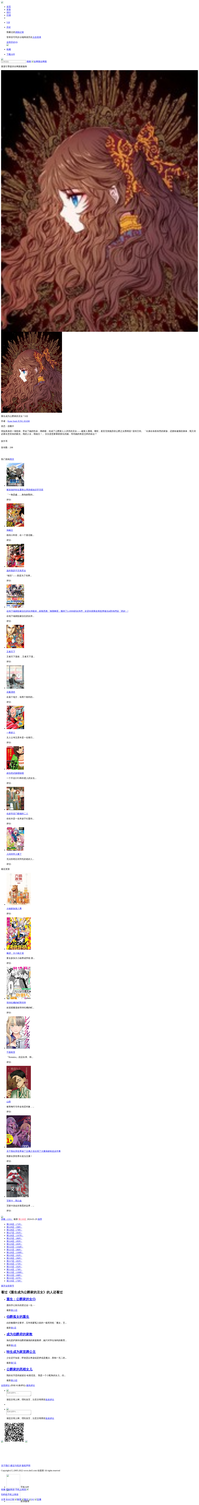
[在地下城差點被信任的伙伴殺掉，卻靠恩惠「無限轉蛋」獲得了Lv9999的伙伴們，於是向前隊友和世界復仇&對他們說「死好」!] (15, 607)
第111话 (14, 1278)
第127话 (14, 1233)
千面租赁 (10, 1052)
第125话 (14, 1238)
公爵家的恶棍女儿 (19, 1369)
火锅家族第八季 (14, 908)
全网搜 (43, 61)
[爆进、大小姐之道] (18, 949)
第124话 (14, 1241)
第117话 (14, 1261)
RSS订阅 (10, 1499)
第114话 (14, 1269)
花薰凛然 (10, 692)
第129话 (14, 1227)
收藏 (3, 1489)
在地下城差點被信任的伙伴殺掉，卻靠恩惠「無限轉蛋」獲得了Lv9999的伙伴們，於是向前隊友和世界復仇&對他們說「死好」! (67, 611)
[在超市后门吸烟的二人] (15, 809)
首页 (8, 7)
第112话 (14, 1275)
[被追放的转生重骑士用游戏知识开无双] (15, 485)
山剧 (8, 1102)
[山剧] (18, 1097)
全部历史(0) (12, 42)
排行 (8, 12)
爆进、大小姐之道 (15, 953)
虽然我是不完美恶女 (16, 570)
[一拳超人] (15, 728)
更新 (8, 9)
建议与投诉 (15, 1465)
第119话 (14, 1255)
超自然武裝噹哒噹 (15, 773)
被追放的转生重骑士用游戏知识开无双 (24, 490)
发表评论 (49, 1399)
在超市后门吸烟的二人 (17, 813)
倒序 (40, 1219)
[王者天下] (15, 647)
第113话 (14, 1272)
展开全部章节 (7, 1286)
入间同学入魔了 (14, 854)
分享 (3, 1499)
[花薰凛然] (15, 688)
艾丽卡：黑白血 (14, 1201)
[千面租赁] (18, 1048)
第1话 (13, 1328)
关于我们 (5, 1465)
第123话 (14, 1244)
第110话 (14, 1281)
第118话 (14, 1258)
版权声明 (26, 1465)
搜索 (29, 61)
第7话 (13, 1363)
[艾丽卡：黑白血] (17, 1196)
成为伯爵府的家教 (19, 1334)
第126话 (14, 1235)
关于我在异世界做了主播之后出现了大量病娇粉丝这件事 (33, 1151)
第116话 (14, 1264)
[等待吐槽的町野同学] (18, 998)
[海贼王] (15, 526)
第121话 (14, 1250)
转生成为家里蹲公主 (21, 1351)
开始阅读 (10, 1489)
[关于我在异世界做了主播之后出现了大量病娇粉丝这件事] (18, 1147)
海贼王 (9, 530)
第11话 (14, 1310)
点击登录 (36, 37)
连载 (7, 1219)
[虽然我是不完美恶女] (15, 566)
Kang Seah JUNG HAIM (19, 421)
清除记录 (19, 32)
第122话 (14, 1247)
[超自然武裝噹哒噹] (15, 769)
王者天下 (10, 651)
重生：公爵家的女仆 (21, 1299)
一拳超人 (10, 732)
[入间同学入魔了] (15, 850)
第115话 (14, 1267)
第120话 (14, 1252)
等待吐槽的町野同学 (16, 1002)
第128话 (14, 1230)
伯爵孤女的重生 (17, 1316)
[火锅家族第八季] (18, 904)
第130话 (22, 1219)
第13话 (14, 1380)
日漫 (8, 15)
